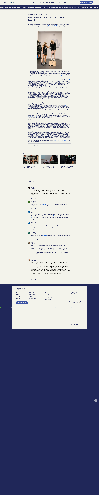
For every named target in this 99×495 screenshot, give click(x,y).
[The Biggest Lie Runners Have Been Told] (31, 159)
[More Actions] (70, 188)
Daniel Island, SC (47, 299)
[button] (29, 2)
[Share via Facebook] (28, 145)
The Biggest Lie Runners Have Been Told (30, 167)
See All (75, 152)
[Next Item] (95, 400)
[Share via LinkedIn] (34, 145)
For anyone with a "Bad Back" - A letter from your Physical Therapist (49, 167)
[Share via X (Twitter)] (31, 145)
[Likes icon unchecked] (32, 198)
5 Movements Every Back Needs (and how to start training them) (67, 167)
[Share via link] (37, 145)
